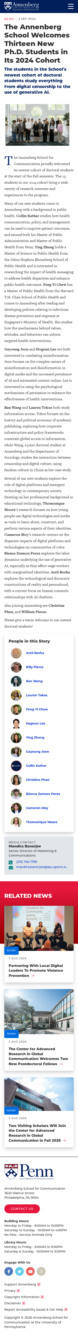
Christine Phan (38, 780)
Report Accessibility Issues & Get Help (33, 1309)
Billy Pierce (35, 667)
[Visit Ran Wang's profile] (16, 681)
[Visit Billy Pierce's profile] (16, 667)
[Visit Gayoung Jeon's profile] (16, 751)
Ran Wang (34, 681)
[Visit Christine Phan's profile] (16, 780)
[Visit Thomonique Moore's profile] (16, 822)
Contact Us (22, 1209)
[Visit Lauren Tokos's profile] (16, 695)
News (9, 19)
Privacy (10, 1291)
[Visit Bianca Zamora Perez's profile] (16, 794)
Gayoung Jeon (37, 752)
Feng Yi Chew (37, 709)
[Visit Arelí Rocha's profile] (16, 653)
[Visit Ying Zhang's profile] (16, 737)
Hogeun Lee (35, 723)
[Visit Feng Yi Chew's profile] (16, 709)
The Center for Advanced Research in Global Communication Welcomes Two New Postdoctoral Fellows (38, 1056)
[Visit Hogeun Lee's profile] (16, 723)
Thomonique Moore (41, 822)
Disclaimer (12, 1303)
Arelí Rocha (35, 653)
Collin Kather (36, 766)
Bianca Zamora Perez (43, 794)
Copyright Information (22, 1297)
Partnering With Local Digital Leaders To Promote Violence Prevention (36, 971)
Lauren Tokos (36, 695)
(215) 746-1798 (26, 862)
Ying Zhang (35, 737)
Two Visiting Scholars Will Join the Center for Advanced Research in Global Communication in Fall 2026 (37, 1133)
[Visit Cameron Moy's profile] (16, 808)
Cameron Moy (37, 808)
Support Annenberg (20, 1284)
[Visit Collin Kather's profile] (16, 765)
